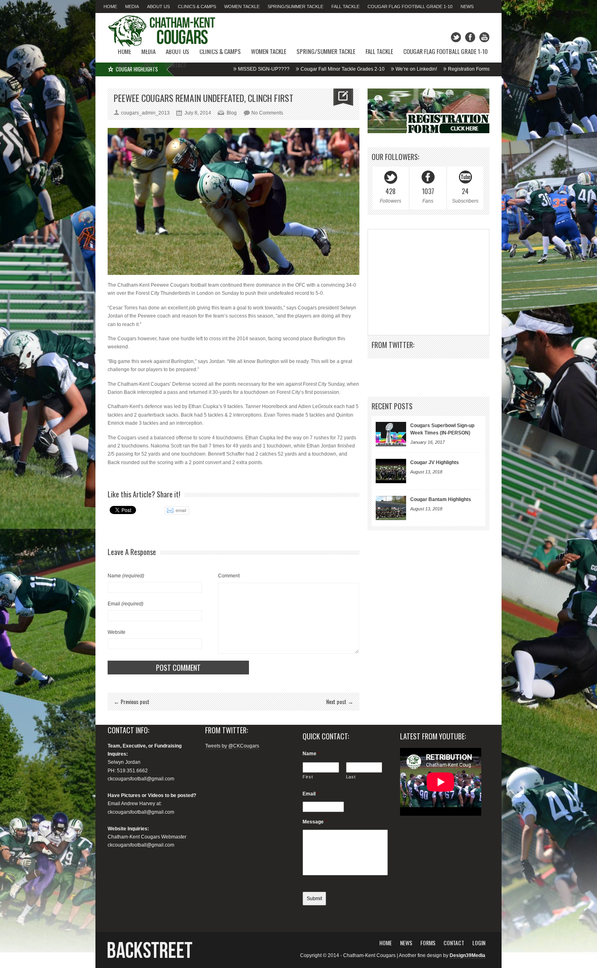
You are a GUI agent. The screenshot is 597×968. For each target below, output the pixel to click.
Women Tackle (242, 6)
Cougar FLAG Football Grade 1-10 (410, 6)
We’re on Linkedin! (362, 69)
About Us (158, 6)
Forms (427, 942)
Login (478, 942)
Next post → (339, 701)
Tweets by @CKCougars (232, 746)
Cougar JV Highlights (434, 462)
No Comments (267, 113)
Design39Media (467, 955)
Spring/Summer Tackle (295, 6)
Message (315, 822)
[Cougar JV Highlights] (391, 471)
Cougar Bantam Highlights (440, 499)
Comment (229, 576)
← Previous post (131, 701)
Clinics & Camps (197, 6)
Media (132, 6)
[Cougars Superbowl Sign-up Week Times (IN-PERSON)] (391, 434)
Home (110, 6)
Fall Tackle (345, 6)
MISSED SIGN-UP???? (210, 69)
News (467, 6)
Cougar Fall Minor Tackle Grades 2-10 (289, 69)
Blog (232, 113)
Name (126, 576)
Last (351, 776)
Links (148, 64)
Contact (176, 64)
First (308, 776)
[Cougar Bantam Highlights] (391, 508)
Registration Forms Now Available (431, 69)
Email (125, 604)
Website (116, 632)
